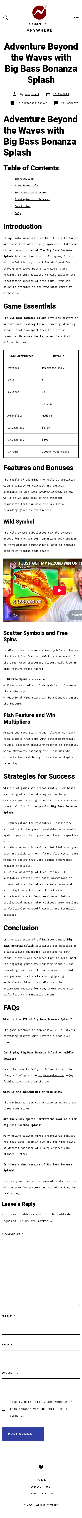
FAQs (18, 213)
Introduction (24, 178)
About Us (41, 1486)
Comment (13, 1234)
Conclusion (22, 206)
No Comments (69, 103)
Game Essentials (26, 185)
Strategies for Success (32, 199)
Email (9, 1344)
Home (41, 1479)
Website (10, 1372)
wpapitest (32, 94)
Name (8, 1316)
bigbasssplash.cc (34, 103)
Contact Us (41, 1493)
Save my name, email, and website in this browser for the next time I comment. (41, 1408)
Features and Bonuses (30, 192)
